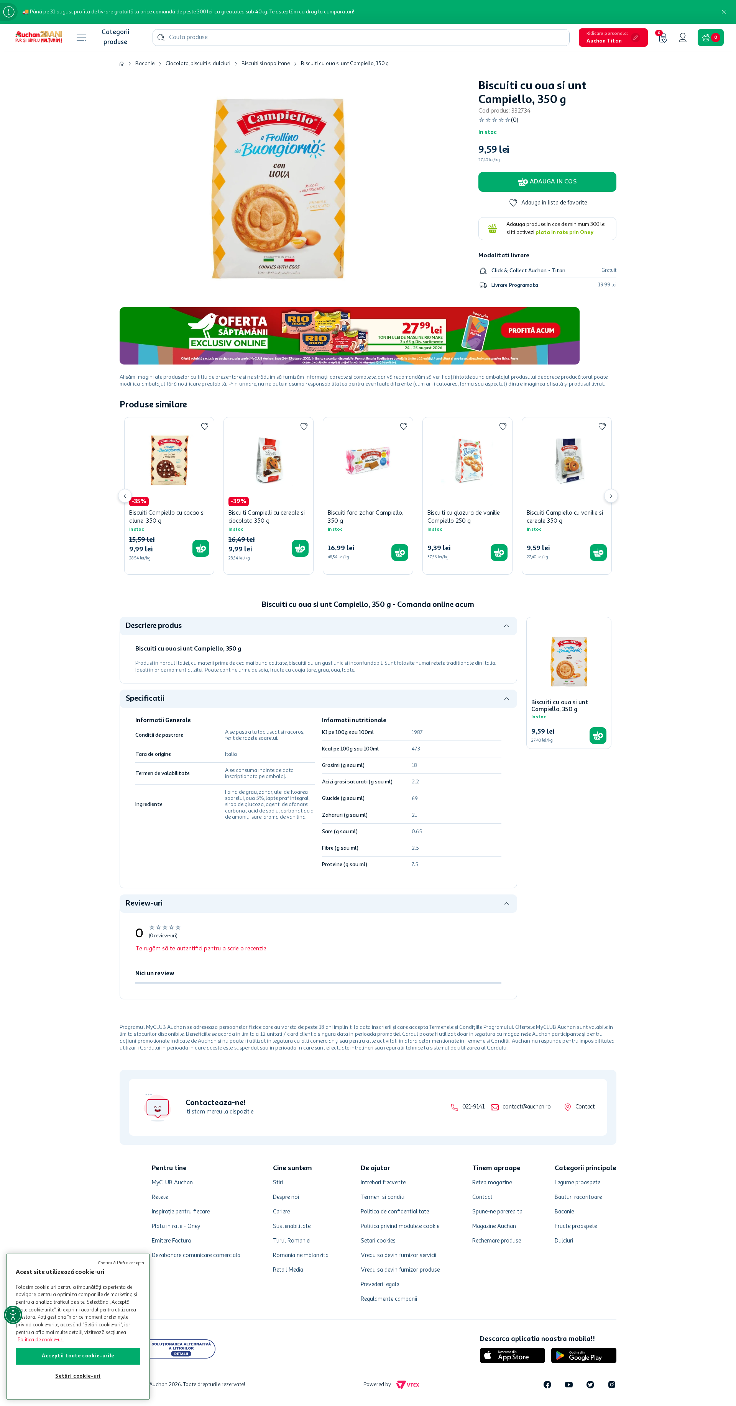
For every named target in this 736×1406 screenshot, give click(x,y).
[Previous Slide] (125, 496)
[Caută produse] (161, 37)
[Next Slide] (611, 496)
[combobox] (361, 37)
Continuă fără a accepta (121, 1263)
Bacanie (144, 63)
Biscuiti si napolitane (266, 63)
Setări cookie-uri (77, 1376)
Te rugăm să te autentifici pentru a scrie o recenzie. (201, 949)
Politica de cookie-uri (41, 1339)
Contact (585, 1107)
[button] (613, 37)
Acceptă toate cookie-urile (78, 1356)
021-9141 (473, 1107)
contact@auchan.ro (526, 1107)
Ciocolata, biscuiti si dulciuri (198, 63)
